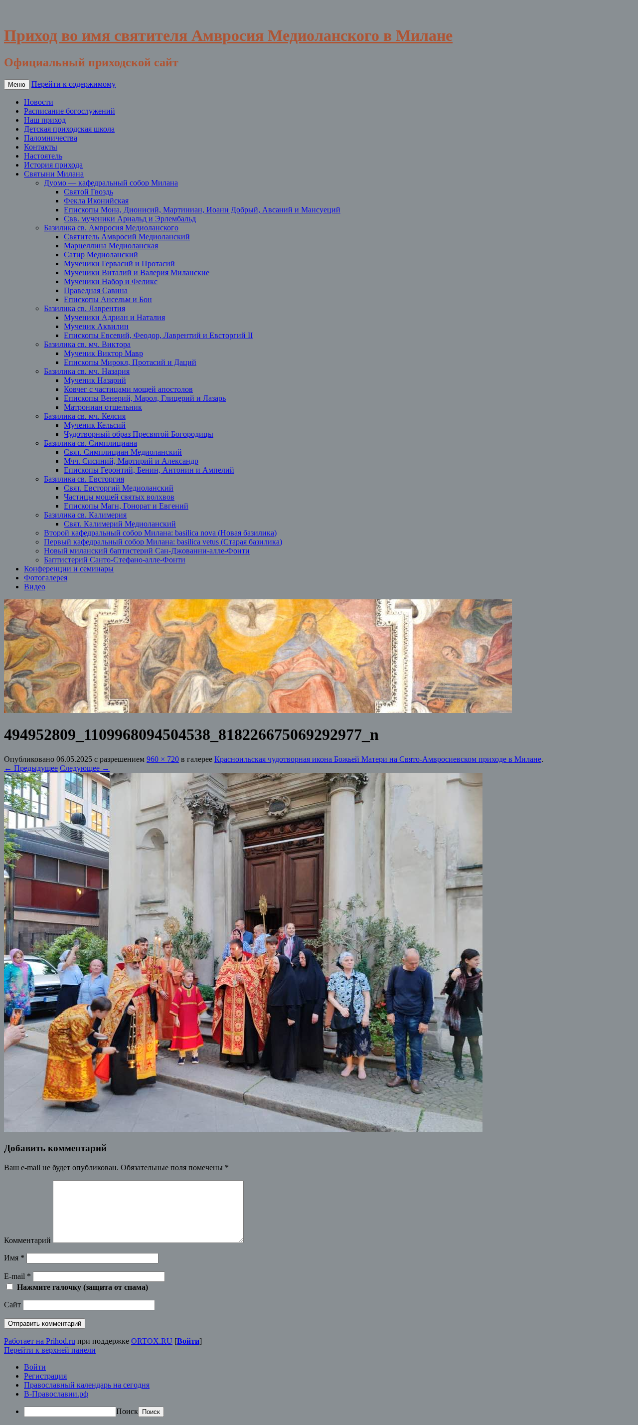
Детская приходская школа (69, 129)
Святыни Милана (54, 174)
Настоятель (43, 156)
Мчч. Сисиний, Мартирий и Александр (131, 461)
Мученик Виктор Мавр (103, 353)
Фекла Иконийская (96, 200)
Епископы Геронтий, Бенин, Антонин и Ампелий (149, 470)
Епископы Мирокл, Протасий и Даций (130, 362)
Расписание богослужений (69, 111)
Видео (34, 586)
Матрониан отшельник (103, 407)
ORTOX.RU (151, 1341)
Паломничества (50, 138)
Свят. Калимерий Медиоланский (120, 524)
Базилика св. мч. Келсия (85, 416)
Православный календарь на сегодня (87, 1385)
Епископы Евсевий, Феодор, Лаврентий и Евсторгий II (158, 335)
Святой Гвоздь (88, 191)
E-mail (17, 1276)
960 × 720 (163, 759)
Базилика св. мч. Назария (87, 371)
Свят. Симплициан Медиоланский (123, 452)
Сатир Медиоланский (101, 254)
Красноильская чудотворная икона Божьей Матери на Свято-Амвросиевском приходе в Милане (377, 759)
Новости (38, 102)
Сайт (12, 1304)
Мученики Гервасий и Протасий (119, 263)
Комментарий (27, 1240)
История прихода (53, 165)
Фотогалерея (45, 577)
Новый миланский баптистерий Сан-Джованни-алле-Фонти (147, 550)
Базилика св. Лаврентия (84, 308)
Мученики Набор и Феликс (111, 281)
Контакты (40, 147)
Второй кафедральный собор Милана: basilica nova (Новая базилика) (160, 533)
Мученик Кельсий (95, 425)
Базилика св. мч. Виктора (87, 344)
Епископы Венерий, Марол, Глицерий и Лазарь (145, 398)
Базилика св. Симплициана (90, 443)
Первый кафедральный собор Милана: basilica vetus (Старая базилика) (163, 541)
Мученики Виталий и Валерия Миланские (136, 272)
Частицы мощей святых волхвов (119, 497)
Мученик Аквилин (96, 326)
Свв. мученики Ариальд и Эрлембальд (130, 218)
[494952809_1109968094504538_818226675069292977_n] (243, 1129)
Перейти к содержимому (73, 84)
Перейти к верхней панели (50, 1350)
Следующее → (85, 768)
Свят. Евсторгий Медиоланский (118, 488)
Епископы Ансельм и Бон (108, 299)
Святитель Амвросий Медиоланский (127, 236)
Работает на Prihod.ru (39, 1341)
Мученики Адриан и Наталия (114, 317)
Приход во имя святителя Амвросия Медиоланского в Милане (228, 35)
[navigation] (319, 1390)
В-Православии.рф (56, 1394)
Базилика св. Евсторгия (84, 479)
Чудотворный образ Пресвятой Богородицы (138, 434)
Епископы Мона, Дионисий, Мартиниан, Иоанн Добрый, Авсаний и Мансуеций (202, 209)
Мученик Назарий (95, 380)
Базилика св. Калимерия (85, 515)
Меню (16, 84)
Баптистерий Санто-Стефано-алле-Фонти (114, 559)
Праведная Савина (96, 290)
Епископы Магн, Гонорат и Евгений (126, 506)
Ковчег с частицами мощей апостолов (128, 389)
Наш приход (45, 120)
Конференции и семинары (69, 568)
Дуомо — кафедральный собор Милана (111, 182)
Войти (188, 1341)
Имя (14, 1257)
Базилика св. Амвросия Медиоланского (111, 227)
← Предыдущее (31, 768)
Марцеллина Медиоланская (111, 245)
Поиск (127, 1411)
